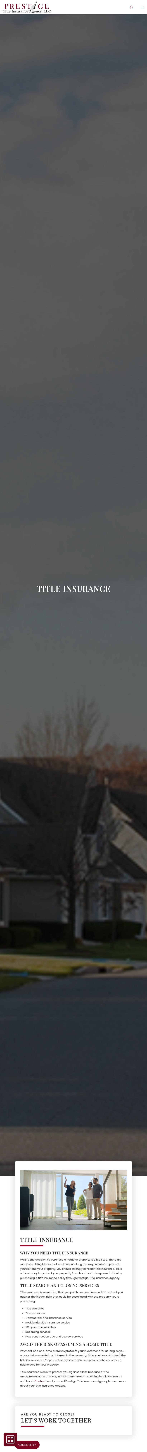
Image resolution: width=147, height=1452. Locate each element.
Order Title (27, 1444)
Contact (40, 1381)
